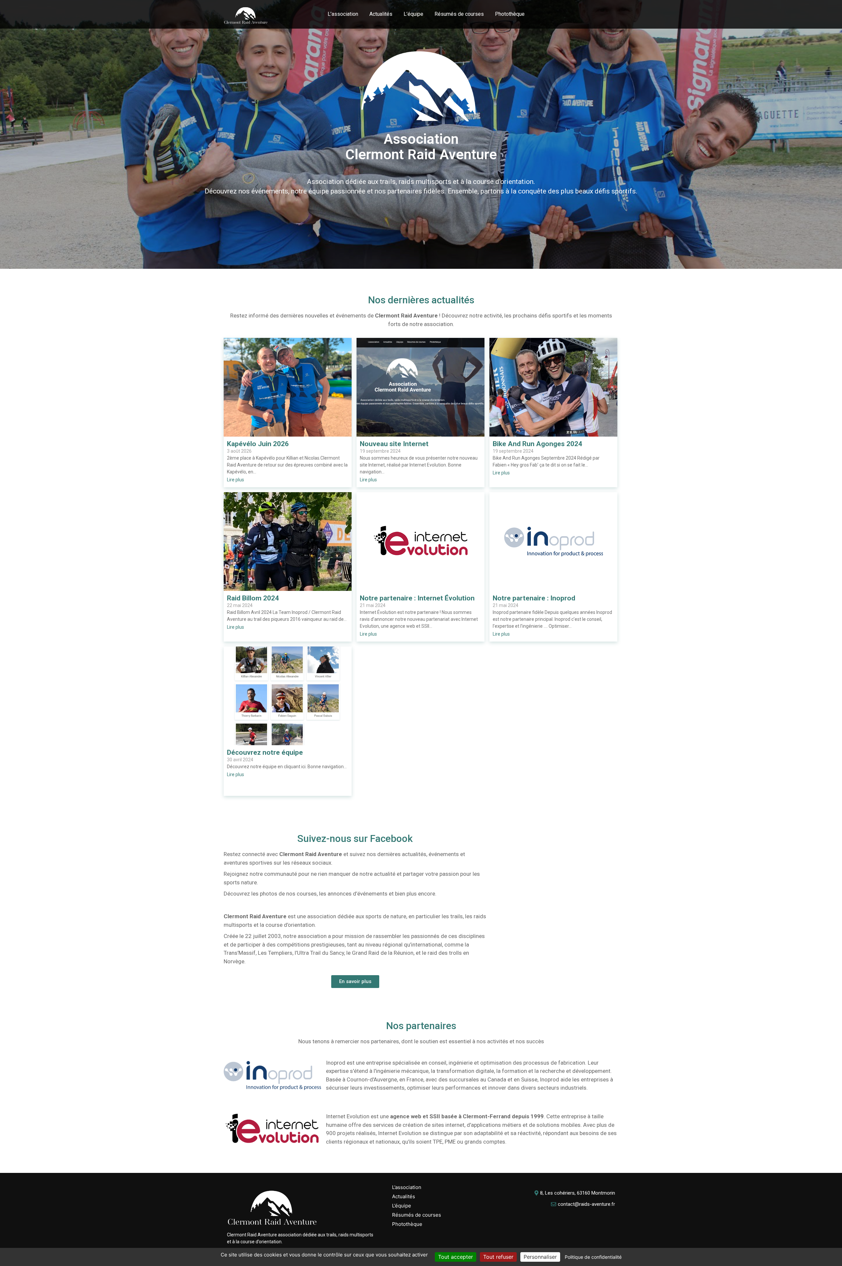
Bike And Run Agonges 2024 (537, 444)
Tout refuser (498, 1256)
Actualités (380, 14)
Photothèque (510, 14)
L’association (343, 14)
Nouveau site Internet (394, 444)
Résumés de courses (459, 14)
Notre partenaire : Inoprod (534, 598)
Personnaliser (540, 1256)
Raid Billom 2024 (253, 598)
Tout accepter (455, 1256)
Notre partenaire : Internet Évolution (417, 598)
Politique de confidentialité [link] (593, 1257)
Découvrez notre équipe (265, 752)
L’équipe (413, 14)
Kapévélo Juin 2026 (258, 444)
